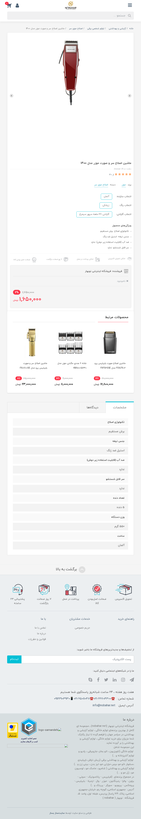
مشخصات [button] (119, 407)
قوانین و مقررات (37, 639)
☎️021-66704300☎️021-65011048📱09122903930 (84, 699)
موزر (124, 184)
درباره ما (41, 633)
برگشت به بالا (67, 569)
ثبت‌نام (14, 659)
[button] (11, 5)
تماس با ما (40, 628)
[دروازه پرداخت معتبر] (12, 730)
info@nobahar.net (104, 705)
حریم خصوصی (82, 628)
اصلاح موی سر (101, 184)
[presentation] (129, 96)
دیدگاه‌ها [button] (92, 407)
